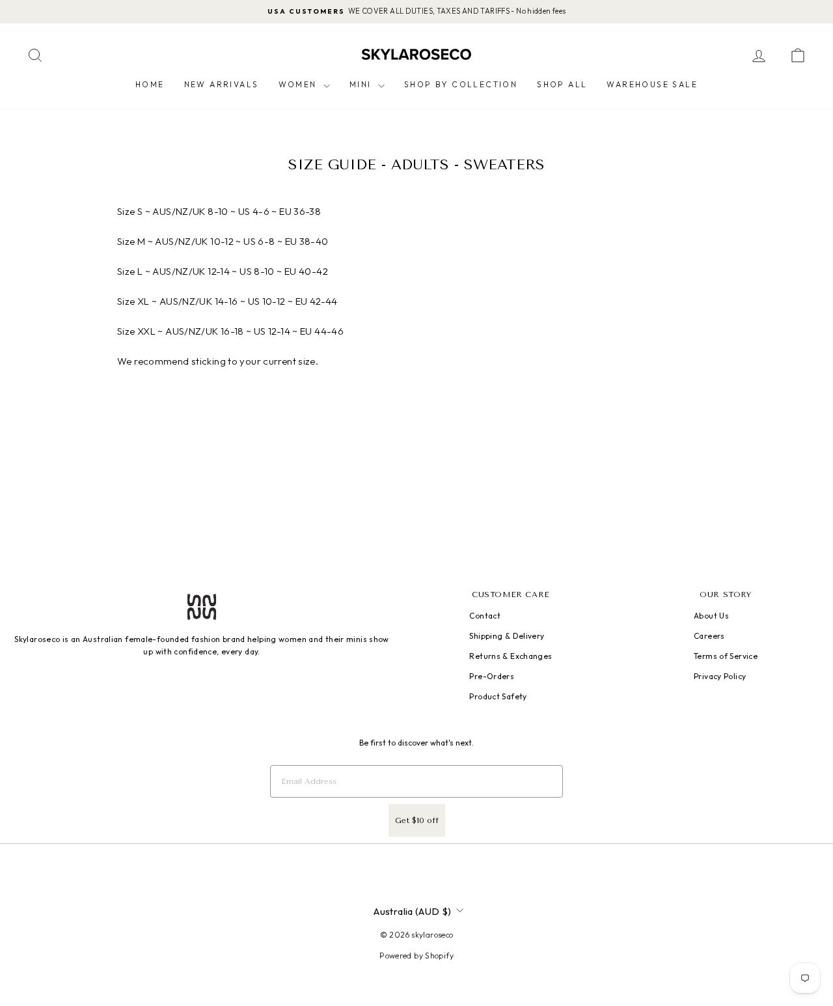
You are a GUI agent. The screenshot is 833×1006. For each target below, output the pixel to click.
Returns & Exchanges (510, 656)
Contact (484, 616)
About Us (711, 616)
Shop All (562, 84)
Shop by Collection (460, 84)
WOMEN (299, 84)
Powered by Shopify (416, 955)
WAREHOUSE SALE (652, 84)
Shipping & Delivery (506, 636)
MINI (362, 84)
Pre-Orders (491, 676)
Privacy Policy (720, 676)
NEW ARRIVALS (221, 84)
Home (150, 84)
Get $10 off (417, 820)
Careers (709, 636)
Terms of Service (726, 656)
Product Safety (497, 696)
